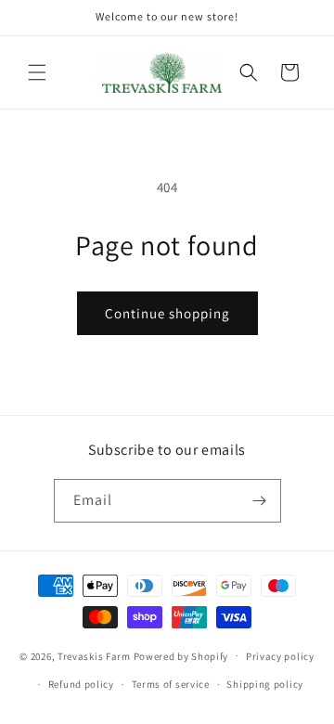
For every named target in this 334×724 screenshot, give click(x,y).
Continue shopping (167, 313)
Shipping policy (264, 684)
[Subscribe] (259, 501)
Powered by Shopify (181, 655)
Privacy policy (280, 656)
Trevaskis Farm (94, 655)
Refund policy (81, 684)
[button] (37, 72)
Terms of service (171, 684)
